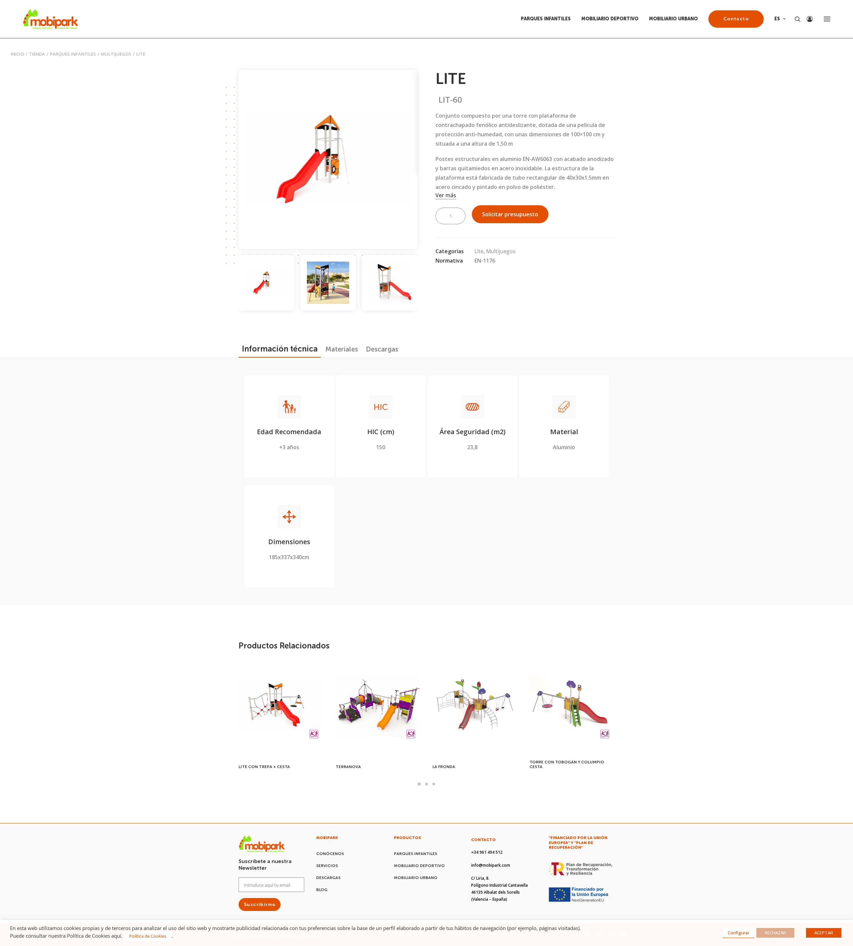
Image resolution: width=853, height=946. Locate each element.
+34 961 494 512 (486, 852)
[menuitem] (548, 19)
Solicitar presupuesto (510, 214)
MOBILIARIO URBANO (673, 19)
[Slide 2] (328, 283)
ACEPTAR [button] (823, 933)
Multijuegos (116, 54)
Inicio (17, 54)
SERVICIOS (327, 865)
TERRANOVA (251, 766)
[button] (827, 19)
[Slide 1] (266, 283)
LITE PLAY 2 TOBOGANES (554, 766)
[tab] (341, 349)
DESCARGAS (328, 877)
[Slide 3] (390, 283)
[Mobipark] (50, 19)
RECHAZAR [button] (775, 933)
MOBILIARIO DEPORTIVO (609, 19)
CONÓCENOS (330, 853)
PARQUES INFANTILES (546, 19)
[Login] (807, 19)
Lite (478, 251)
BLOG (322, 889)
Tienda (37, 54)
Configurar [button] (738, 933)
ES (777, 19)
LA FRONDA (347, 766)
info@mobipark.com (490, 865)
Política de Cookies (147, 936)
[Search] (795, 19)
